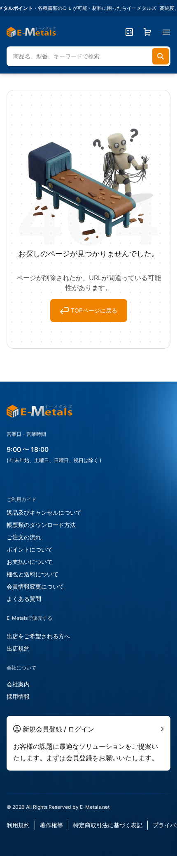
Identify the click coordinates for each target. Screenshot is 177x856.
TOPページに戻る (94, 310)
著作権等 (51, 824)
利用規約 (18, 824)
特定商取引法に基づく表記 (107, 824)
